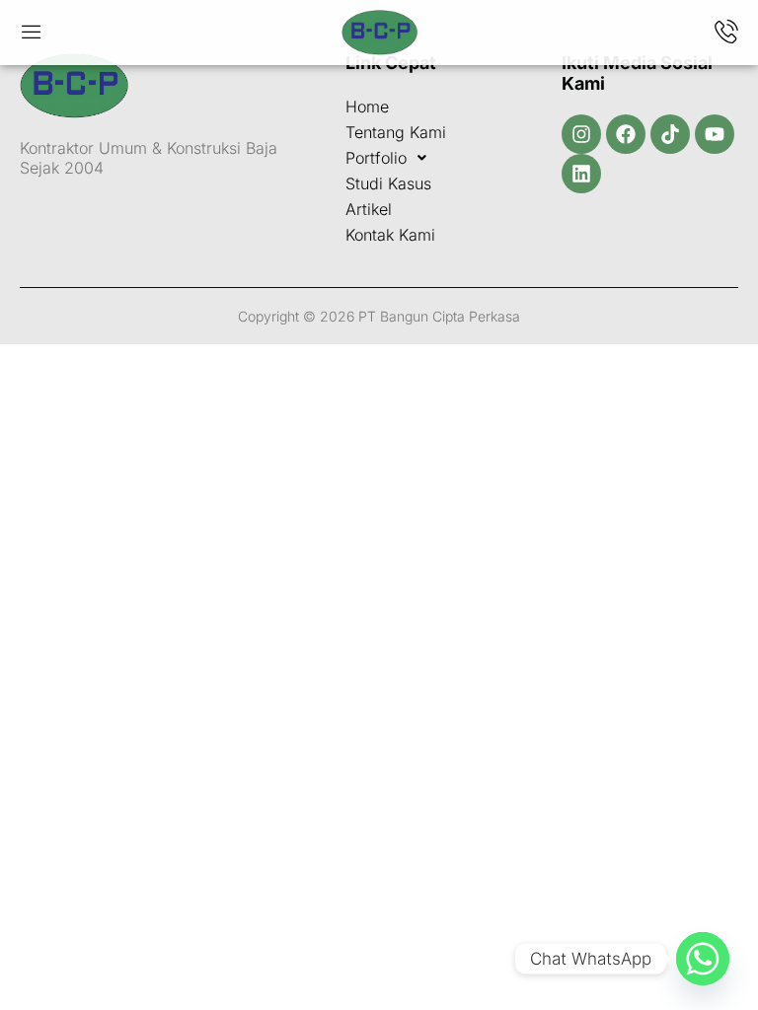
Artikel (368, 209)
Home (367, 106)
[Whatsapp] (702, 958)
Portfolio (376, 158)
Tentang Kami (395, 132)
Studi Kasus (388, 183)
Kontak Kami (390, 235)
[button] (433, 158)
